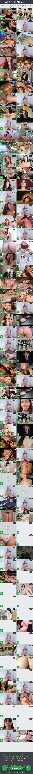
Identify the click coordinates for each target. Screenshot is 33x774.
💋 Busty (7, 760)
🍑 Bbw (21, 758)
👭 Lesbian (13, 760)
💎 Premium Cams (24, 763)
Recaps (18, 772)
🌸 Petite (26, 758)
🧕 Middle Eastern (7, 756)
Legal (29, 772)
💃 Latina (18, 754)
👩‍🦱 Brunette (7, 758)
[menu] (4, 768)
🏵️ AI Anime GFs (24, 765)
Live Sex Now (16, 768)
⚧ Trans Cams (15, 763)
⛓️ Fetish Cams (8, 765)
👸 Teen (22, 756)
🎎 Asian (6, 754)
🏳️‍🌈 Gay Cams (7, 763)
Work (15, 772)
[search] (28, 768)
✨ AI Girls (16, 765)
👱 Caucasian (25, 754)
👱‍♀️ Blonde (27, 756)
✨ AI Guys (7, 767)
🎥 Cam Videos (25, 767)
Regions (11, 772)
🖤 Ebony (12, 754)
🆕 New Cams (24, 760)
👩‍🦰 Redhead (15, 758)
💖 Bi (18, 760)
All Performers (24, 772)
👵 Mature (15, 756)
